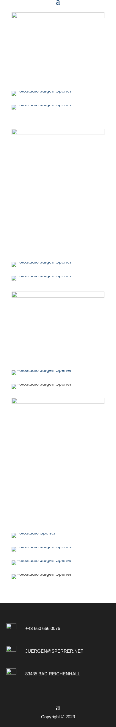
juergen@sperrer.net (54, 651)
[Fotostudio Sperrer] (58, 535)
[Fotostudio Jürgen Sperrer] (58, 93)
